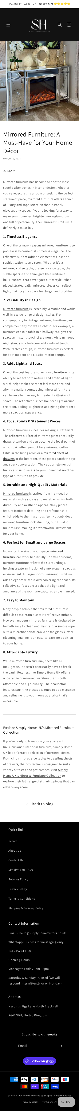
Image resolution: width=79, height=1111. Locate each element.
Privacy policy (30, 1101)
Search (13, 841)
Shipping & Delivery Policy (26, 908)
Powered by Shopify (41, 1095)
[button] (8, 24)
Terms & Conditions (21, 898)
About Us (14, 850)
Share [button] (11, 171)
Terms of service (51, 1101)
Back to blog (42, 803)
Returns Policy (18, 879)
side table (57, 268)
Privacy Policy (17, 889)
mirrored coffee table (18, 268)
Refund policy (63, 1095)
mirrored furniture (54, 372)
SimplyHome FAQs (20, 870)
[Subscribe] (60, 1046)
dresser (40, 268)
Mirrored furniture (16, 182)
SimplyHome (23, 1095)
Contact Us (15, 860)
